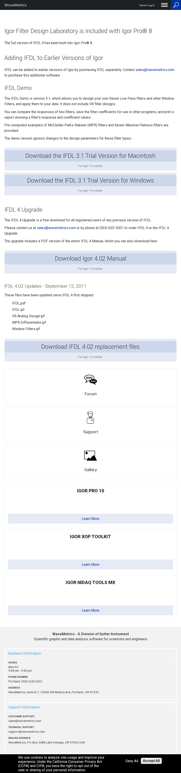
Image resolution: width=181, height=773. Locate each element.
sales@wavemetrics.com (155, 70)
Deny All (131, 761)
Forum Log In (147, 5)
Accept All (151, 761)
